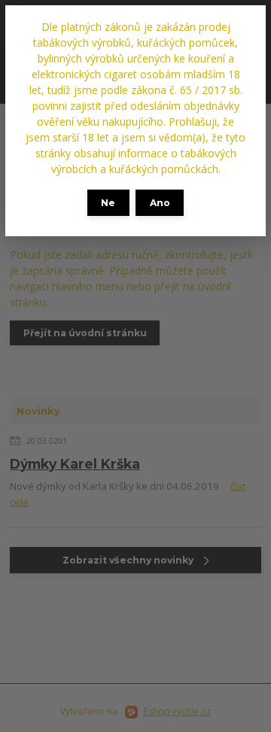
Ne (108, 202)
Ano (160, 202)
